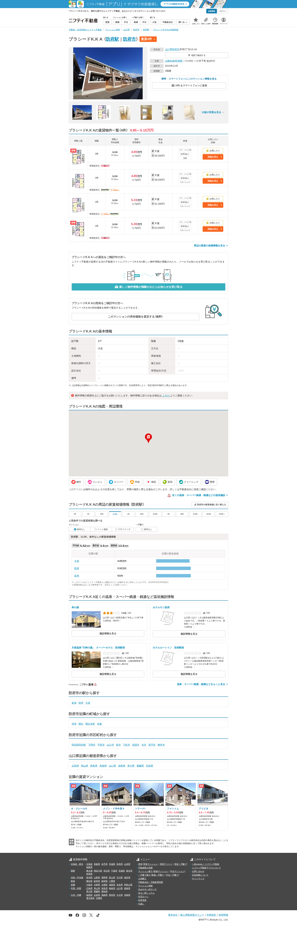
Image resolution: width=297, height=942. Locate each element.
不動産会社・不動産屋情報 (150, 882)
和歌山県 (128, 885)
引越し (141, 904)
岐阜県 (97, 881)
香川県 (131, 765)
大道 (76, 561)
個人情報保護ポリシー (192, 914)
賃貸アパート (166, 864)
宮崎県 (127, 895)
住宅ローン (143, 896)
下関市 (91, 744)
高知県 (149, 765)
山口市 (110, 744)
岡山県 (84, 765)
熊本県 (112, 895)
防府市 (129, 39)
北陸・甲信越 (77, 877)
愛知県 (89, 881)
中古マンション (177, 871)
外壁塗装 (142, 900)
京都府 (104, 885)
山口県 (168, 49)
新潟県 (89, 877)
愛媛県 (140, 765)
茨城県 (122, 871)
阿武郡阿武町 (79, 744)
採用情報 (223, 914)
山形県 (127, 864)
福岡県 (89, 895)
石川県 (120, 877)
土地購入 (142, 878)
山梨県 (97, 877)
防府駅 (112, 39)
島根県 (103, 765)
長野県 (104, 877)
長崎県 (104, 895)
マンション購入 (145, 871)
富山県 (112, 877)
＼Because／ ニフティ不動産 (205, 864)
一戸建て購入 (144, 875)
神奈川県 (98, 871)
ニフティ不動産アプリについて (206, 868)
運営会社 (173, 914)
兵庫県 (97, 885)
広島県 (75, 765)
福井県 (127, 877)
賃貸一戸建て (180, 864)
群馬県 (89, 874)
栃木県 (129, 871)
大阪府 (89, 885)
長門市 (152, 744)
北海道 (89, 864)
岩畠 (99, 723)
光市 (143, 744)
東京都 (89, 871)
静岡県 (104, 881)
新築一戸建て (158, 875)
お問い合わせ (198, 871)
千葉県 (114, 871)
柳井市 (161, 744)
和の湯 (75, 607)
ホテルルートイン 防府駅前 (168, 647)
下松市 (126, 744)
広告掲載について (200, 875)
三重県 (112, 881)
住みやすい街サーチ (147, 889)
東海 (73, 881)
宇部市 (101, 744)
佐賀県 (97, 895)
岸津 (74, 723)
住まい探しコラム (146, 893)
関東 (73, 871)
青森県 (97, 864)
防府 (76, 568)
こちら (166, 395)
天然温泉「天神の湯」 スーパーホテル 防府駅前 (98, 647)
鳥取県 (93, 765)
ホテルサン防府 (161, 607)
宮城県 (112, 864)
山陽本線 (170, 60)
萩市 (118, 744)
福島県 (89, 867)
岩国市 (135, 744)
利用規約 (211, 914)
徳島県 (121, 765)
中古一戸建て (172, 875)
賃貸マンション (150, 864)
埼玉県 (106, 871)
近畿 (73, 885)
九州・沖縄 (76, 895)
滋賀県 (112, 885)
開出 (81, 723)
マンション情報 (145, 886)
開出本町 (90, 723)
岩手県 (104, 864)
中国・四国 (76, 888)
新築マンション (161, 871)
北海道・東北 (77, 864)
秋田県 (120, 864)
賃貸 (140, 864)
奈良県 (120, 885)
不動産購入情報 (145, 868)
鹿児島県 (90, 898)
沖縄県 (99, 898)
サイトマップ (198, 878)
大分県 (120, 895)
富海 (76, 575)
